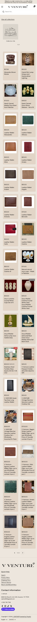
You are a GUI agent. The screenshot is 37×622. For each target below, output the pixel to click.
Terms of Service (6, 582)
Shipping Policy (5, 580)
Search (3, 575)
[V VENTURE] (18, 7)
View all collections (7, 19)
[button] (34, 7)
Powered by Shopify (25, 616)
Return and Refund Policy (8, 585)
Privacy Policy (5, 577)
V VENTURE (15, 616)
